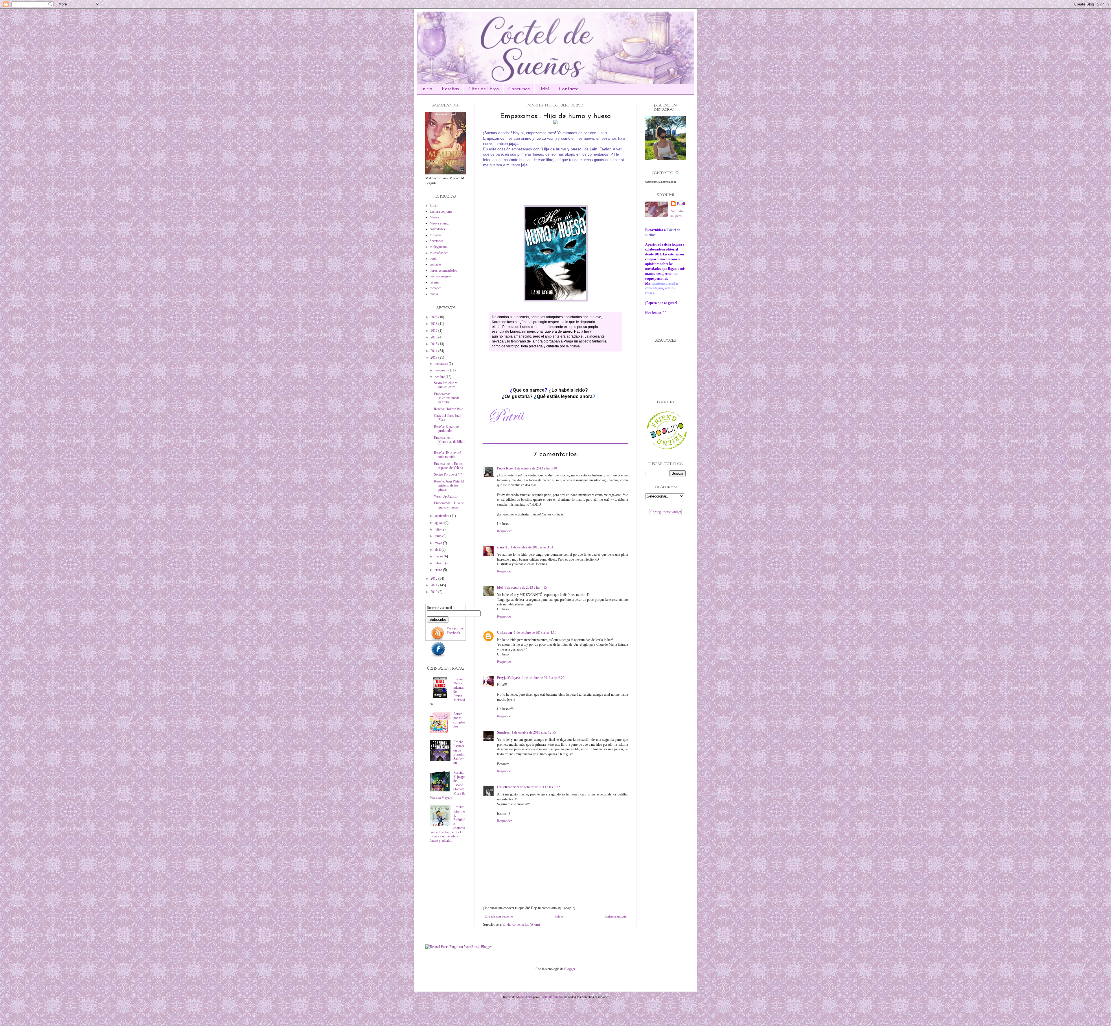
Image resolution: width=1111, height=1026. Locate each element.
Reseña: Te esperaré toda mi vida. (447, 455)
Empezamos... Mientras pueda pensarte (446, 398)
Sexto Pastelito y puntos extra (445, 385)
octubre (440, 377)
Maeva (434, 217)
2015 (434, 344)
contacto (435, 264)
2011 (434, 585)
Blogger (569, 969)
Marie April (524, 997)
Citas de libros (483, 89)
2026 (434, 317)
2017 (434, 331)
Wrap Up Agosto (445, 496)
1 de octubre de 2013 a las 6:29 (543, 678)
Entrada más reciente (499, 916)
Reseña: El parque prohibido (446, 429)
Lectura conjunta (441, 211)
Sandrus (503, 732)
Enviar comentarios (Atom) (521, 924)
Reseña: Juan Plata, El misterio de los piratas (449, 485)
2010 (434, 592)
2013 (434, 357)
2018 (434, 324)
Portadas (436, 235)
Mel (500, 587)
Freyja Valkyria (508, 678)
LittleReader (506, 787)
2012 (434, 578)
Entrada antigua (615, 916)
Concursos (519, 89)
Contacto (569, 89)
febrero (440, 563)
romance (435, 288)
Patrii (681, 204)
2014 (434, 351)
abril (438, 550)
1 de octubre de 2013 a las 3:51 (532, 547)
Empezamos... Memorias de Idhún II (449, 442)
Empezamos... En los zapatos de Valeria (448, 466)
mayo (439, 543)
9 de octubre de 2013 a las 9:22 (538, 787)
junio (438, 536)
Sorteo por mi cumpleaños (459, 720)
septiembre (442, 516)
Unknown (504, 633)
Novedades (437, 229)
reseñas (435, 282)
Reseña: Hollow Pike (448, 409)
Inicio (426, 89)
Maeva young (439, 223)
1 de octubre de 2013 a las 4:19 (535, 633)
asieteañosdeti (439, 253)
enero (439, 570)
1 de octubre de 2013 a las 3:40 (535, 468)
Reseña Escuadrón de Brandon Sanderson (459, 752)
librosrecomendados (443, 270)
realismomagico (440, 276)
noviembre (442, 370)
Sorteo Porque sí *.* (448, 474)
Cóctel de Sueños (551, 997)
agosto (439, 523)
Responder (504, 531)
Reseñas (450, 89)
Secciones (436, 241)
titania (434, 294)
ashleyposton (439, 247)
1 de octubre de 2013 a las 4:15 (525, 587)
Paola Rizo (505, 468)
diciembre (442, 364)
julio (438, 529)
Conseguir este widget (665, 512)
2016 (434, 337)
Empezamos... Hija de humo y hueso (449, 505)
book (433, 259)
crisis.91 (503, 547)
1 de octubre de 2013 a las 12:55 (534, 732)
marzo (439, 556)
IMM (544, 89)
